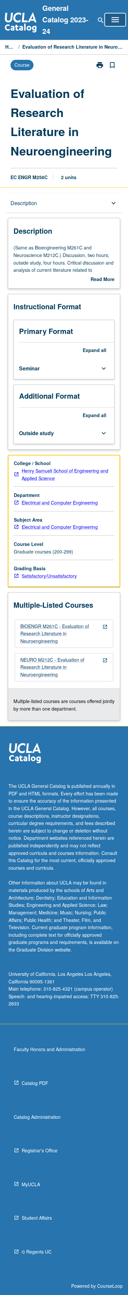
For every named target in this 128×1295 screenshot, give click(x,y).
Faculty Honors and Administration (49, 1049)
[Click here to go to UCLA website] (25, 753)
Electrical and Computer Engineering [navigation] (60, 502)
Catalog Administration (37, 1117)
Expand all (94, 350)
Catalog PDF (35, 1083)
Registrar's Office (39, 1150)
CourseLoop (110, 1286)
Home (10, 46)
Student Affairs (37, 1217)
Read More (103, 279)
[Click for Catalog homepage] (20, 23)
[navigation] (64, 634)
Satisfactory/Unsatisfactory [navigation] (49, 576)
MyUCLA (31, 1184)
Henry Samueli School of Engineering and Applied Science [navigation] (65, 474)
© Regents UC (37, 1251)
